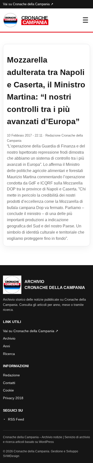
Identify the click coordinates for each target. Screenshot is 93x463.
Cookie (8, 390)
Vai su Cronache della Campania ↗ (28, 4)
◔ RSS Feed (13, 419)
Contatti (9, 383)
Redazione (11, 375)
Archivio (9, 338)
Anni (6, 346)
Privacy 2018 (13, 398)
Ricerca (9, 354)
